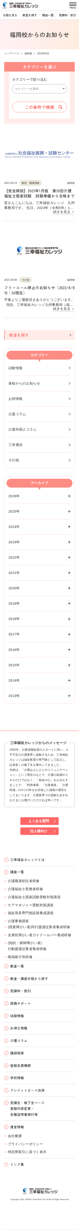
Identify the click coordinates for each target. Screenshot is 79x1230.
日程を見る (10, 15)
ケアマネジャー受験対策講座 (30, 905)
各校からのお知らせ (24, 383)
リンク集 (17, 1164)
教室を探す (29, 15)
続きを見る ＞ (64, 212)
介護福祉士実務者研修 (25, 889)
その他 (13, 460)
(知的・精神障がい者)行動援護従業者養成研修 (27, 946)
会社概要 (15, 1136)
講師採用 (17, 1053)
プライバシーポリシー (25, 1144)
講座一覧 (48, 15)
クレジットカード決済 (27, 1090)
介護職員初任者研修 (24, 881)
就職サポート (20, 1003)
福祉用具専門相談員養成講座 (30, 913)
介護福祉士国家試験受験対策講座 (34, 897)
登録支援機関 (20, 1065)
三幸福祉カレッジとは (27, 859)
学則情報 (17, 1077)
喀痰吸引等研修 (20, 957)
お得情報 (15, 399)
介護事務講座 (18, 921)
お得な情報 (18, 1028)
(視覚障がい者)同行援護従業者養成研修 (39, 927)
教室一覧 (17, 966)
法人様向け (38, 831)
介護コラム (17, 414)
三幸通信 (15, 445)
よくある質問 (38, 821)
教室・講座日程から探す (29, 978)
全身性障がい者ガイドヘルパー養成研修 (39, 935)
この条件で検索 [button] (39, 107)
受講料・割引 (67, 15)
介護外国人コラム (22, 429)
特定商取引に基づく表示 (27, 1152)
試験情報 (15, 368)
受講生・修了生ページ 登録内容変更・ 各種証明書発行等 (27, 1108)
